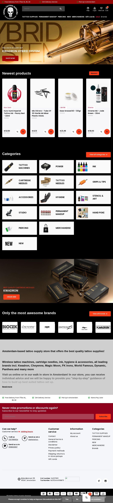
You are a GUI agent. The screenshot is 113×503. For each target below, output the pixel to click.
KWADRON (10, 291)
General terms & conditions (55, 440)
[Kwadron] (103, 327)
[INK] (82, 166)
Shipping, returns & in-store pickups (56, 455)
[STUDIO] (8, 212)
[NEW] (8, 243)
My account (75, 433)
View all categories (97, 154)
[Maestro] (76, 494)
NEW (69, 16)
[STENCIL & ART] (82, 197)
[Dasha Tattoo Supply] (10, 12)
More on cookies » (94, 499)
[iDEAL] (43, 494)
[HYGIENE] (45, 197)
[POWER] (45, 166)
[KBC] (103, 494)
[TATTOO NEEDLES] (45, 182)
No (77, 499)
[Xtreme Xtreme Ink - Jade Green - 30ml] (98, 93)
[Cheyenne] (28, 327)
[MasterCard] (50, 494)
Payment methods (56, 451)
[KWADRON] (56, 281)
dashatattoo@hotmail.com (38, 440)
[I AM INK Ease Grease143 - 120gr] (70, 93)
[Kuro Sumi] (84, 327)
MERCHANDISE (78, 16)
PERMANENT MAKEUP (48, 16)
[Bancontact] (70, 494)
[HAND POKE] (82, 212)
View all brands (99, 314)
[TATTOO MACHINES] (8, 166)
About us (74, 436)
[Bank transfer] (63, 494)
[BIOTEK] (10, 327)
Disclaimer (52, 445)
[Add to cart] (23, 131)
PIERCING (62, 16)
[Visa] (56, 494)
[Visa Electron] (96, 494)
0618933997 (13, 447)
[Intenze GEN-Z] (66, 327)
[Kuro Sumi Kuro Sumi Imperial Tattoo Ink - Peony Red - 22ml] (14, 93)
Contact (52, 436)
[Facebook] (99, 481)
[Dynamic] (47, 327)
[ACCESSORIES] (8, 197)
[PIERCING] (8, 228)
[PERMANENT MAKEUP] (45, 212)
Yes (67, 499)
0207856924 (13, 440)
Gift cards (90, 16)
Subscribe (103, 416)
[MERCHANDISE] (45, 228)
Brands (104, 16)
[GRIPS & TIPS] (82, 182)
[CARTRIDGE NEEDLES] (8, 182)
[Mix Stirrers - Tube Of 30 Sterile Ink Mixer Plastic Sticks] (42, 93)
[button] (106, 41)
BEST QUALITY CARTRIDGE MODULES (18, 287)
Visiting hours (27, 431)
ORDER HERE (11, 297)
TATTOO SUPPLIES (30, 16)
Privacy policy (54, 448)
